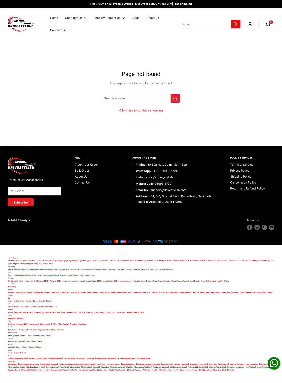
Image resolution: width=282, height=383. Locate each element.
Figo (55, 324)
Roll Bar (241, 364)
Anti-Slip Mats (228, 370)
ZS (56, 307)
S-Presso (104, 261)
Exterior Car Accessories (17, 358)
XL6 (39, 264)
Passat (36, 335)
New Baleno (43, 261)
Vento (48, 335)
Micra (24, 347)
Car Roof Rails (167, 364)
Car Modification (143, 358)
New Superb (31, 330)
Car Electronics (69, 358)
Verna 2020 (261, 292)
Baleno (34, 261)
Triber (28, 341)
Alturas (10, 269)
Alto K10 (27, 261)
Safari (40, 275)
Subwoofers (102, 370)
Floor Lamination (252, 364)
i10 (194, 292)
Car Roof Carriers (128, 364)
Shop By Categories (106, 18)
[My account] (250, 24)
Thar (56, 269)
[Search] (235, 24)
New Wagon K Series (17, 264)
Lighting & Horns (55, 358)
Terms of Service (241, 164)
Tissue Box (105, 367)
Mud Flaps (194, 364)
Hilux (21, 281)
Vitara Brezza (234, 261)
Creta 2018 (65, 292)
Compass (11, 318)
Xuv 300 (128, 269)
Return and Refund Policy (247, 188)
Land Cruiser (195, 281)
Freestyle (73, 324)
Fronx (51, 264)
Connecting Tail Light (143, 367)
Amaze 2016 (39, 312)
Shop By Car (73, 18)
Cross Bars (213, 364)
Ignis (90, 261)
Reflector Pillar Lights (217, 367)
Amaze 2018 (50, 312)
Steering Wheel (266, 364)
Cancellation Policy (243, 182)
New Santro (215, 292)
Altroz (23, 275)
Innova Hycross (126, 281)
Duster (21, 341)
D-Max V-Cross (20, 353)
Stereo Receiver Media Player (56, 370)
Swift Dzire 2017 (192, 261)
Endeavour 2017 (46, 324)
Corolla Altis (12, 281)
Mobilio (129, 312)
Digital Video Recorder (117, 370)
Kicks (38, 347)
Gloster (27, 307)
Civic (108, 312)
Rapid (54, 330)
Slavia (48, 330)
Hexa (57, 275)
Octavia (22, 330)
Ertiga (63, 261)
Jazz (113, 312)
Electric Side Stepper (49, 364)
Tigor (81, 275)
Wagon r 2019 (31, 264)
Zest (93, 275)
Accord (10, 312)
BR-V (142, 312)
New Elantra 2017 (125, 292)
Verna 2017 (250, 292)
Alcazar (11, 292)
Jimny (45, 264)
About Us (153, 18)
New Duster (12, 341)
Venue (95, 292)
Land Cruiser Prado (208, 281)
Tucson (235, 292)
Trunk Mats (86, 367)
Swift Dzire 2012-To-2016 (174, 261)
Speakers (83, 370)
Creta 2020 (75, 292)
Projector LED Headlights (197, 367)
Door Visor (101, 364)
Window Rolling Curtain (17, 367)
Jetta (29, 335)
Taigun (16, 335)
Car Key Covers (179, 370)
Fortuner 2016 (42, 281)
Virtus (10, 335)
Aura (47, 292)
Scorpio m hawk (101, 269)
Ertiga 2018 (71, 261)
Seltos (10, 301)
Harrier (63, 275)
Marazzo (169, 269)
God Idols (217, 370)
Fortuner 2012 (30, 281)
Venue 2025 (20, 292)
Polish (130, 370)
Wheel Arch (223, 364)
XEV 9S (24, 269)
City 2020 (100, 312)
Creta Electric (38, 292)
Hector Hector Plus (46, 307)
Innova (81, 281)
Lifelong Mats (75, 367)
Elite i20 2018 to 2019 (160, 292)
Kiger (34, 341)
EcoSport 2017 (22, 324)
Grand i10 (174, 292)
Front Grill (203, 364)
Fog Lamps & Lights (160, 367)
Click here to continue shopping (141, 110)
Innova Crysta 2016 (93, 281)
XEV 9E (17, 269)
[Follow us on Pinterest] (264, 227)
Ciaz (58, 261)
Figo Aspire (63, 324)
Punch (70, 275)
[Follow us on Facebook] (249, 227)
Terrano (31, 347)
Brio (58, 312)
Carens (28, 301)
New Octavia (12, 330)
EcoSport (11, 324)
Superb (41, 330)
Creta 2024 (86, 292)
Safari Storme (49, 275)
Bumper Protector (181, 364)
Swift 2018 (139, 261)
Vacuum (138, 370)
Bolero (31, 269)
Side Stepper (12, 364)
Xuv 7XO (153, 269)
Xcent (242, 292)
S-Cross (96, 261)
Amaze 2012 (27, 312)
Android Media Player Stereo (33, 370)
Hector (34, 307)
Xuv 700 (145, 269)
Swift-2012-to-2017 (126, 261)
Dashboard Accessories (105, 358)
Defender (11, 287)
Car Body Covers (113, 364)
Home (54, 18)
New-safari (31, 275)
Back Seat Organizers (49, 367)
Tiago (76, 275)
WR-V (136, 312)
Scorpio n (112, 269)
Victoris (19, 261)
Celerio (52, 261)
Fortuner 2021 (55, 281)
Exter (29, 292)
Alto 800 (11, 261)
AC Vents (240, 367)
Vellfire (220, 281)
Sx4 (215, 261)
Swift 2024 (159, 261)
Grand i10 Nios (185, 292)
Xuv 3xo (161, 269)
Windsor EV (18, 307)
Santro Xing (225, 292)
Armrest (96, 367)
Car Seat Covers (33, 367)
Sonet (41, 301)
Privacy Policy (239, 170)
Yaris (227, 281)
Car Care (80, 358)
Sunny (18, 347)
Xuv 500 (137, 269)
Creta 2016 (55, 292)
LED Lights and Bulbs (178, 367)
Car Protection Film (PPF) (126, 358)
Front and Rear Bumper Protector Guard (73, 364)
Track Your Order (86, 164)
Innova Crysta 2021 (110, 281)
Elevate (18, 312)
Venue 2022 (104, 292)
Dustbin (154, 370)
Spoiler (93, 364)
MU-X (10, 353)
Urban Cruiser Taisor (180, 281)
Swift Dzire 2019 (206, 261)
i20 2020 (200, 292)
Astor (10, 307)
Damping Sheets (14, 370)
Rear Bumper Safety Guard (29, 364)
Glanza (136, 281)
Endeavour (34, 324)
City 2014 (81, 312)
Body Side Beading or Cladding (148, 364)
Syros (35, 301)
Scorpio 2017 (76, 269)
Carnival (49, 301)
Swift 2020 (149, 261)
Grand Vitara (223, 261)
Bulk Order (82, 170)
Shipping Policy (240, 176)
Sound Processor (263, 367)
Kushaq (61, 330)
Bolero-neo (39, 269)
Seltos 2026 (19, 301)
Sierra (17, 275)
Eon (207, 292)
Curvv (11, 275)
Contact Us (57, 30)
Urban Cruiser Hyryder (161, 281)
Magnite (11, 347)
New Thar (49, 269)
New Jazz (121, 312)
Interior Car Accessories (38, 358)
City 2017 (90, 312)
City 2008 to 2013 (69, 312)
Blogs (135, 18)
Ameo (23, 335)
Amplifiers (92, 370)
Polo (42, 335)
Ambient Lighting (117, 367)
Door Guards (192, 370)
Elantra (113, 292)
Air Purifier (74, 370)
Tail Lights (230, 367)
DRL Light (129, 367)
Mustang (82, 324)
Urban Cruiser (146, 281)
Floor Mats (64, 367)
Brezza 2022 (262, 261)
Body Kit (233, 364)
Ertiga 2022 (82, 261)
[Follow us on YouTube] (271, 227)
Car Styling (90, 358)
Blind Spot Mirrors (205, 370)
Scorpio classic (88, 269)
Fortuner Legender (70, 281)
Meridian (20, 318)
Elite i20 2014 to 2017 (142, 292)
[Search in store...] (175, 98)
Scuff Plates (250, 367)
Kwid (40, 341)
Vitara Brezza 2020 (248, 261)
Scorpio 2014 (64, 269)
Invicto (271, 261)
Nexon (87, 275)
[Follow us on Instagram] (257, 227)
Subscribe (20, 202)
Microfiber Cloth (165, 370)
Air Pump (146, 370)
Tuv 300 (121, 269)
